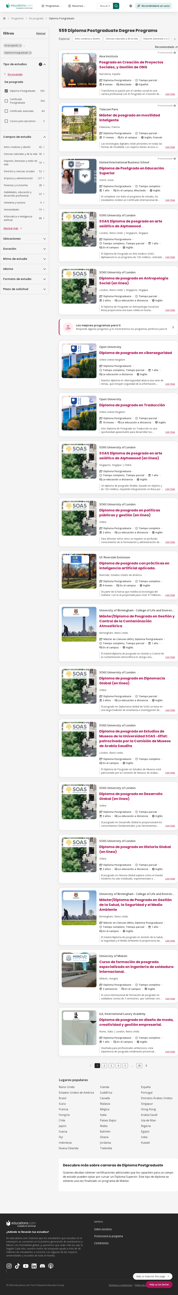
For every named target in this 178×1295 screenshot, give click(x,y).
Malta (103, 1126)
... (132, 1066)
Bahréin (105, 1131)
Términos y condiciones (120, 1285)
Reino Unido (67, 1087)
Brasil (62, 1098)
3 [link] (111, 1065)
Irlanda (104, 1087)
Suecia (63, 1131)
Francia (63, 1109)
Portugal (146, 1092)
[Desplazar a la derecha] (175, 39)
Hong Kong (148, 1109)
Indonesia (65, 1143)
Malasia (105, 1104)
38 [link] (139, 1065)
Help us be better (159, 1284)
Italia (103, 1115)
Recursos (77, 5)
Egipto (145, 1131)
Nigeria (146, 1126)
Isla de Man (148, 1120)
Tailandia (106, 1148)
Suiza (62, 1104)
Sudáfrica (106, 1092)
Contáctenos (101, 1243)
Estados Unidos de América (76, 1092)
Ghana (104, 1137)
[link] (61, 18)
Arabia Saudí (149, 1115)
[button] (12, 45)
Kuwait (145, 1143)
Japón (62, 1126)
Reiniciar (41, 33)
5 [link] (125, 1065)
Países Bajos (108, 1120)
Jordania (105, 1143)
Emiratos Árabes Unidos (156, 1098)
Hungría (64, 1115)
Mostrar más (10, 228)
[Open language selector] (131, 6)
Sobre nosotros (103, 1229)
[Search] (116, 6)
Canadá (105, 1098)
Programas (52, 5)
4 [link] (118, 1065)
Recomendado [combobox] (164, 47)
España (146, 1087)
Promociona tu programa (108, 1236)
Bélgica (104, 1109)
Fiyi (61, 1137)
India (144, 1137)
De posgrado (15, 74)
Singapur (147, 1104)
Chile (62, 1120)
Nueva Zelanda (68, 1148)
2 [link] (104, 1065)
